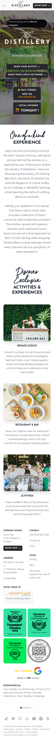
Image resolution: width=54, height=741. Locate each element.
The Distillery (37, 726)
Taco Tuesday (10, 689)
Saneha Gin (41, 178)
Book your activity (26, 67)
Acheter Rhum (18, 732)
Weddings (39, 696)
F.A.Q (32, 546)
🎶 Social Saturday (27, 108)
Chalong (33, 735)
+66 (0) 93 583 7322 (39, 534)
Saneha (19, 729)
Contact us (34, 540)
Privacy (33, 559)
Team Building (25, 696)
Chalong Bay (9, 729)
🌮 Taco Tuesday (27, 93)
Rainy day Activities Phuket (17, 692)
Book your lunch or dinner (25, 75)
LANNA (27, 729)
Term (32, 565)
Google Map (9, 578)
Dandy (35, 729)
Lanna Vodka (40, 183)
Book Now (41, 6)
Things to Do (42, 689)
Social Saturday (26, 689)
